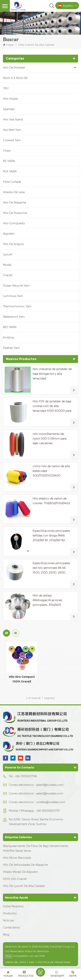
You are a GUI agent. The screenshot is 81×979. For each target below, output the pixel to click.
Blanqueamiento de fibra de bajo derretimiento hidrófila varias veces (35, 848)
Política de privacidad (54, 962)
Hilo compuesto (14, 223)
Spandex (9, 109)
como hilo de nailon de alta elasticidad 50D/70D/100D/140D (51, 470)
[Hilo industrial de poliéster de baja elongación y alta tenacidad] (18, 380)
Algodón (9, 233)
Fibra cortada (12, 182)
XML (32, 962)
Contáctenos (11, 927)
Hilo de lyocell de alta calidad (24, 886)
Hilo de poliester (14, 67)
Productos (10, 913)
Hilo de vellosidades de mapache (25, 865)
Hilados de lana (14, 192)
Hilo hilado (10, 98)
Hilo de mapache (14, 202)
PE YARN (9, 161)
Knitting (8, 337)
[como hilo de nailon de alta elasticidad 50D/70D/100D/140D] (18, 477)
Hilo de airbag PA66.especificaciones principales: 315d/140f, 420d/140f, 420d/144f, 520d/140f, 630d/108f (47, 600)
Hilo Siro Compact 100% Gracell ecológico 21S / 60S (22, 679)
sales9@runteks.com (50, 785)
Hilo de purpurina (15, 213)
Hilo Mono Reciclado (17, 858)
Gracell (7, 275)
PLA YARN (10, 171)
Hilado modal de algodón (20, 872)
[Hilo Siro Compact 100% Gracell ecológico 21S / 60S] (21, 657)
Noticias (8, 920)
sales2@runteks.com (49, 793)
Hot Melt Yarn (12, 130)
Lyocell (7, 254)
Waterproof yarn (14, 316)
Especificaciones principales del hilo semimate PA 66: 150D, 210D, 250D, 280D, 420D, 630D (51, 568)
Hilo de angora (13, 244)
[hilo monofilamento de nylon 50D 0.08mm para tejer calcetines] (18, 444)
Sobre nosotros (13, 906)
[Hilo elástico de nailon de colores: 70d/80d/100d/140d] (18, 509)
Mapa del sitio (15, 962)
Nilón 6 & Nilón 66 (15, 78)
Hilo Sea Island (13, 119)
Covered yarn (12, 140)
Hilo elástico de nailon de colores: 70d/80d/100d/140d (51, 501)
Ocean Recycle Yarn (16, 285)
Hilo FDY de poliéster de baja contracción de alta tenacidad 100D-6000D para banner (52, 406)
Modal (7, 265)
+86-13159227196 (26, 776)
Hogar (10, 44)
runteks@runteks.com (50, 802)
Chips (6, 150)
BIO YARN (9, 327)
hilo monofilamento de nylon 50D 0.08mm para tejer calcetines (49, 438)
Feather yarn (11, 348)
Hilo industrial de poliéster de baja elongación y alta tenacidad (52, 373)
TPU (5, 88)
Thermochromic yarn (17, 306)
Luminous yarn (13, 296)
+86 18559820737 (48, 811)
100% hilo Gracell (15, 879)
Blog (6, 934)
